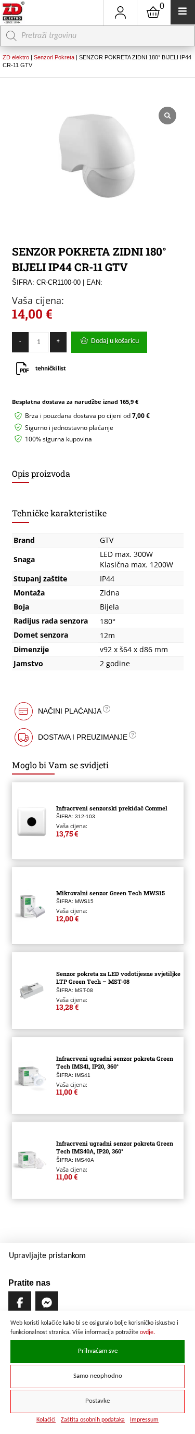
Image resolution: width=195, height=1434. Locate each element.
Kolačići (46, 1420)
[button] (98, 711)
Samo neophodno (97, 1376)
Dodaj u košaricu (115, 341)
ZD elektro (16, 57)
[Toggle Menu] (183, 12)
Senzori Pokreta (54, 57)
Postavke (97, 1401)
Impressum (144, 1420)
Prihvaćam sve (98, 1351)
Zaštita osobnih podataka (93, 1420)
